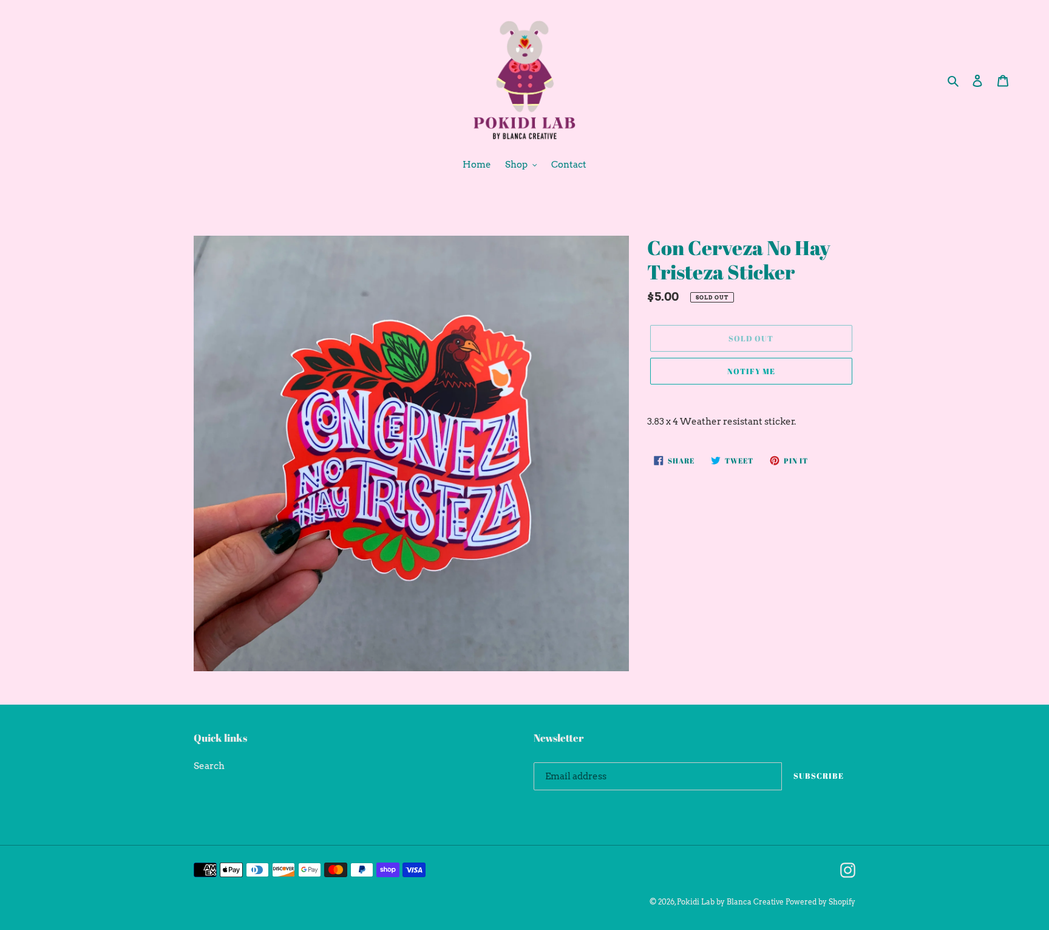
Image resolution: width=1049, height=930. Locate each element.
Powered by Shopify (820, 901)
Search (209, 766)
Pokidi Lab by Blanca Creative (730, 901)
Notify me (751, 371)
